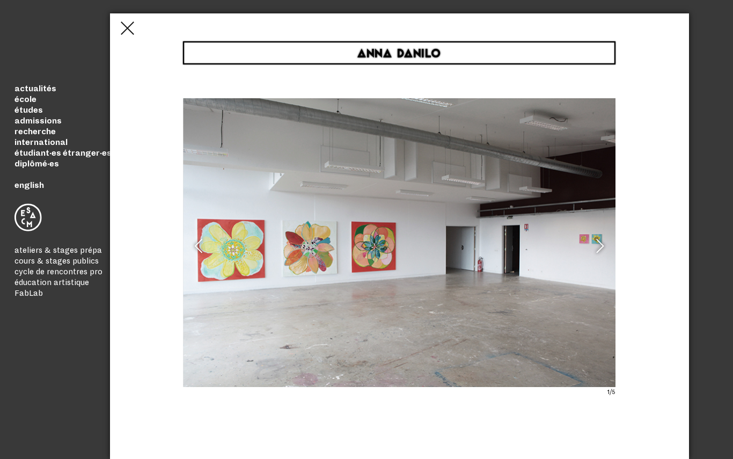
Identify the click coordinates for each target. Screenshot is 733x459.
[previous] (200, 251)
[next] (598, 251)
